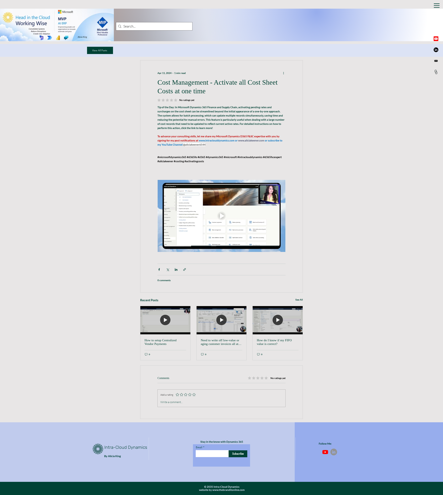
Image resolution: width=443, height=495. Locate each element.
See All (299, 299)
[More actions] (283, 73)
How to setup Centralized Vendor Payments (160, 342)
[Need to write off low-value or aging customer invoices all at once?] (222, 320)
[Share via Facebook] (159, 269)
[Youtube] (436, 38)
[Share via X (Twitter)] (167, 269)
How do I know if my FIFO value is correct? (274, 342)
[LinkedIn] (436, 49)
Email (199, 447)
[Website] (436, 72)
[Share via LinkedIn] (176, 269)
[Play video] (221, 216)
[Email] (436, 61)
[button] (437, 5)
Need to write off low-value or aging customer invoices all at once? (220, 342)
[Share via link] (184, 269)
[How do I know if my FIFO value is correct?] (278, 320)
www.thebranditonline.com (228, 489)
